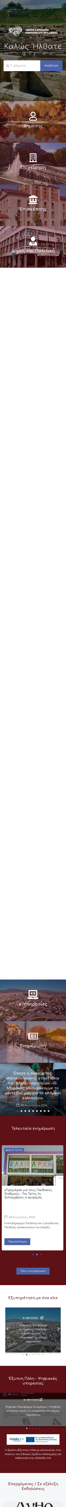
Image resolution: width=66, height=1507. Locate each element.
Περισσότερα (17, 1241)
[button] (17, 1111)
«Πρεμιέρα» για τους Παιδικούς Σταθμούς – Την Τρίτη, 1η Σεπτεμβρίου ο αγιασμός (28, 1194)
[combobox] (22, 65)
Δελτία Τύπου (14, 1150)
